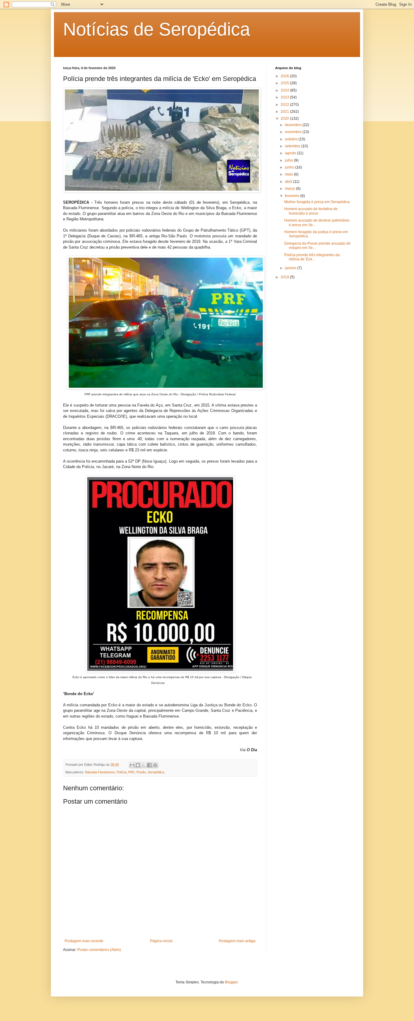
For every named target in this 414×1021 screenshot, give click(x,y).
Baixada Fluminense (100, 772)
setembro (293, 146)
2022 (285, 104)
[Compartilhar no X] (144, 765)
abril (289, 181)
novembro (293, 132)
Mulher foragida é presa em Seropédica (317, 202)
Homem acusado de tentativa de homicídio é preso (311, 211)
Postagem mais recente (84, 941)
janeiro (291, 268)
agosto (291, 153)
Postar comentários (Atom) (99, 950)
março (290, 188)
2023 (285, 97)
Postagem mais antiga (237, 941)
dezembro (293, 125)
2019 (285, 277)
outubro (292, 139)
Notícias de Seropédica (156, 29)
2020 (285, 118)
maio (289, 174)
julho (289, 160)
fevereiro (292, 196)
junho (290, 167)
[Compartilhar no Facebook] (149, 765)
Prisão (141, 772)
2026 (285, 76)
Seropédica (156, 772)
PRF (131, 772)
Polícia (121, 772)
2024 (285, 90)
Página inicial (161, 941)
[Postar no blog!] (138, 765)
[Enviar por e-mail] (132, 765)
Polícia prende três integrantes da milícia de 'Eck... (312, 257)
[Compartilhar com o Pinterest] (155, 765)
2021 (285, 111)
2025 (285, 83)
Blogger (231, 982)
